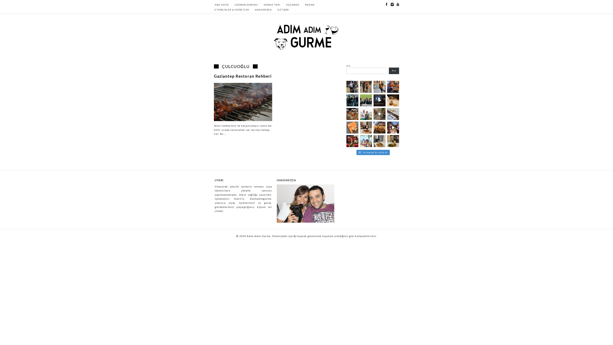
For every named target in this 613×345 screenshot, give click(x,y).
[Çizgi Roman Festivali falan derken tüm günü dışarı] (366, 128)
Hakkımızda (263, 9)
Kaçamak (292, 4)
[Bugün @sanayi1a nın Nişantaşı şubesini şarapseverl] (352, 100)
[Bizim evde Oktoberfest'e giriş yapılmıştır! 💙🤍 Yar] (380, 114)
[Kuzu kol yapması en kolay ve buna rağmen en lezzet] (380, 128)
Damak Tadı (272, 4)
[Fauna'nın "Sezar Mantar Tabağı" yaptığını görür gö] (393, 114)
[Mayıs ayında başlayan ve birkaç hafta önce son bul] (380, 87)
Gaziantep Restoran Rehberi (243, 76)
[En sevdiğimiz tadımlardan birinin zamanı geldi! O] (352, 87)
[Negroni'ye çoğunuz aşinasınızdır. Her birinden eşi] (352, 141)
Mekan (309, 4)
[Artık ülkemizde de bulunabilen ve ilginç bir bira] (393, 87)
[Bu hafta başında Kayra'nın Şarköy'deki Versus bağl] (393, 128)
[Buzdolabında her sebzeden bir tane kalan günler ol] (380, 141)
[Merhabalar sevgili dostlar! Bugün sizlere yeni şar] (366, 100)
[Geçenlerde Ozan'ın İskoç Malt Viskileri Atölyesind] (380, 100)
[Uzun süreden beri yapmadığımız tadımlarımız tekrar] (366, 114)
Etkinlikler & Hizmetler (232, 9)
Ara (348, 66)
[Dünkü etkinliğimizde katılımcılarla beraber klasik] (352, 114)
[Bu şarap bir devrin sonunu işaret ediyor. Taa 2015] (393, 141)
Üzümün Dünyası (246, 4)
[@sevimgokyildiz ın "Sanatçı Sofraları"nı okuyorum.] (352, 128)
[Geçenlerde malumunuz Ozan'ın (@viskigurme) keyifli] (393, 100)
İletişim (283, 9)
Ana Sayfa (222, 4)
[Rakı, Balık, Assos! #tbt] (366, 141)
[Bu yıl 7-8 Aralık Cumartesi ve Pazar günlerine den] (366, 87)
